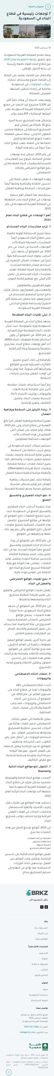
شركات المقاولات (40, 84)
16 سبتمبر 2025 (42, 48)
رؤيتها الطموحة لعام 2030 (20, 59)
